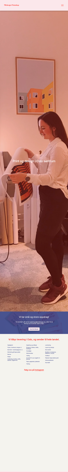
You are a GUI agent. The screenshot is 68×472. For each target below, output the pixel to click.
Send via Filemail (34, 329)
